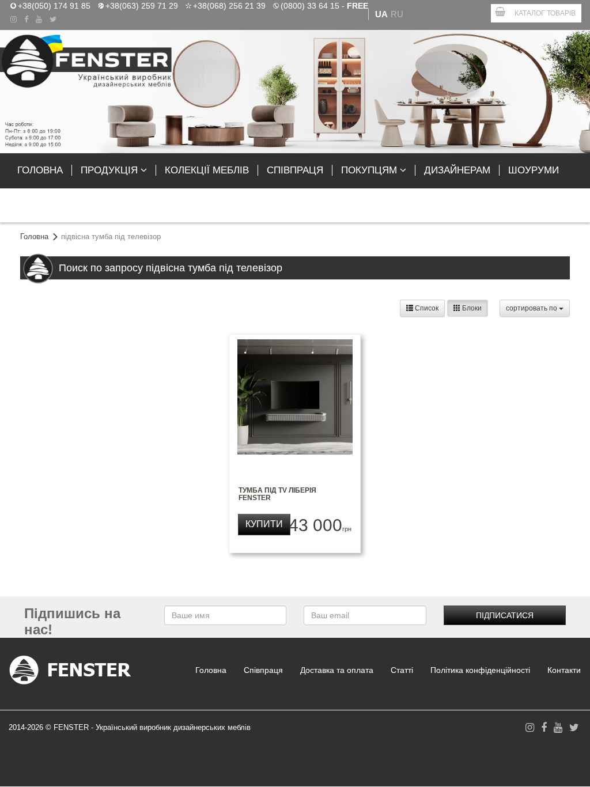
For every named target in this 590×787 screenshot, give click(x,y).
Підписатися (505, 615)
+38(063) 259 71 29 (141, 5)
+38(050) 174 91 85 (54, 5)
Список (425, 308)
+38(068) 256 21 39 (229, 5)
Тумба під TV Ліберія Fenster (277, 494)
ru (397, 14)
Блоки (471, 308)
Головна (34, 236)
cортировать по (532, 308)
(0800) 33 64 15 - (324, 5)
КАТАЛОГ (545, 13)
